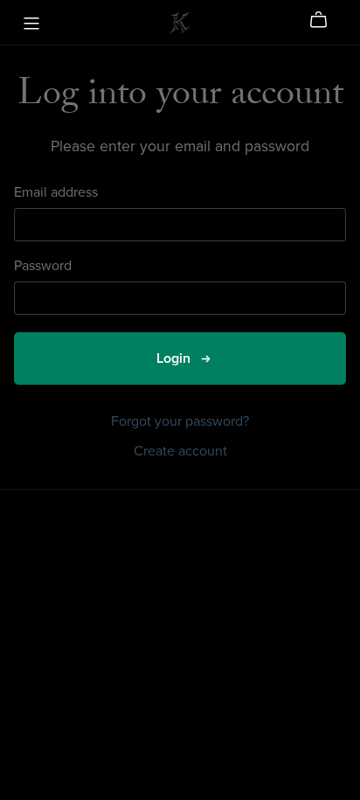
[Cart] (325, 20)
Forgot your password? (180, 421)
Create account (180, 451)
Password (43, 266)
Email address (56, 192)
